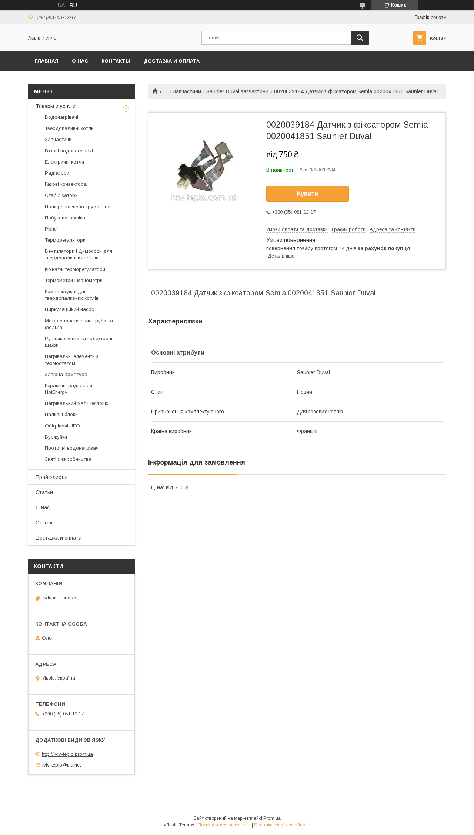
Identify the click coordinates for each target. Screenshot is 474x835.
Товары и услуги (56, 106)
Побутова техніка (65, 218)
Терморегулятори (65, 240)
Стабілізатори (61, 195)
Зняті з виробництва (68, 459)
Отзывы (45, 523)
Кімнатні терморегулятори (75, 269)
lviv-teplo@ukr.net (61, 764)
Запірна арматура (66, 374)
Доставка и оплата (172, 61)
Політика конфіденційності (282, 825)
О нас (80, 61)
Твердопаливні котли (69, 128)
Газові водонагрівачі (69, 151)
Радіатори (57, 173)
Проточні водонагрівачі (72, 448)
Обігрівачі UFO (62, 426)
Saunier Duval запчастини (237, 91)
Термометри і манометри (74, 280)
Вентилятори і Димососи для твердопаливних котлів (78, 254)
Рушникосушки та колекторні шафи (78, 342)
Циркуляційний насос (69, 309)
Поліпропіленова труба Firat (77, 206)
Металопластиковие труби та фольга (79, 324)
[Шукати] (360, 38)
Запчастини (187, 91)
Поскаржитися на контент (224, 825)
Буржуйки (56, 437)
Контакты (115, 61)
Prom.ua (272, 818)
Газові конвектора (66, 184)
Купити (307, 194)
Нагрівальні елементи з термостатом (72, 359)
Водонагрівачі (61, 117)
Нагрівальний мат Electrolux (77, 403)
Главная (47, 61)
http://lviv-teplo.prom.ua (67, 754)
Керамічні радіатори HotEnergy (68, 389)
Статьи (44, 492)
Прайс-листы (51, 477)
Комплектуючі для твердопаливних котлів (72, 295)
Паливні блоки (61, 414)
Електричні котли (64, 162)
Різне (51, 229)
